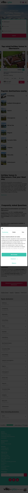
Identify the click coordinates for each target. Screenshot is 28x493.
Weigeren (14, 263)
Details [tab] (14, 232)
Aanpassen (13, 258)
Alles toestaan (14, 254)
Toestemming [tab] (5, 232)
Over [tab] (23, 232)
